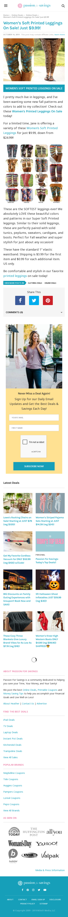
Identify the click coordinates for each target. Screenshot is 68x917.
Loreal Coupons (11, 798)
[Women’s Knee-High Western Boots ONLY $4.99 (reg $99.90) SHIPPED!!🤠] (50, 621)
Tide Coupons (10, 779)
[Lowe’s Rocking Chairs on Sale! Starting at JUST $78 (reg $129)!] (17, 503)
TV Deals (8, 726)
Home (6, 15)
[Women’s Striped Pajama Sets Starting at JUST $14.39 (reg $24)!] (50, 503)
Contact (22, 899)
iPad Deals (9, 719)
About (10, 899)
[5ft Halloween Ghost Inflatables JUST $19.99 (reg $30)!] (50, 579)
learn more (59, 34)
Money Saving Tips (13, 693)
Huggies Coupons (12, 785)
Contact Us (28, 703)
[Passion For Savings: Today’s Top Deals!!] (50, 541)
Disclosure (55, 899)
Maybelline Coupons (14, 773)
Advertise (42, 703)
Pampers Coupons (13, 791)
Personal (40, 555)
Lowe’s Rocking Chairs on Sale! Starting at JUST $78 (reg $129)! (17, 521)
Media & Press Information (50, 870)
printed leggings (15, 276)
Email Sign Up (38, 899)
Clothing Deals (35, 283)
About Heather (11, 703)
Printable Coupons (47, 689)
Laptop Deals (10, 732)
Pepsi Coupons (11, 804)
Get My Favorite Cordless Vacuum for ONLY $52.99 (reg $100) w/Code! (17, 559)
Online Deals (17, 15)
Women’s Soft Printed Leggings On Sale (34, 88)
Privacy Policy (27, 903)
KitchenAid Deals (12, 744)
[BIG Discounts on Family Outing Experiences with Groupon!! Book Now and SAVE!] (17, 579)
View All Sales (10, 757)
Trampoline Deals (12, 751)
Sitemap (44, 903)
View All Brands (11, 810)
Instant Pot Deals (13, 738)
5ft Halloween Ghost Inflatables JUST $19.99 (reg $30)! (48, 598)
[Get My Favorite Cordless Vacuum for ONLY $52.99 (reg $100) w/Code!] (17, 541)
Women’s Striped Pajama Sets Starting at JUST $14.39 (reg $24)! (50, 521)
